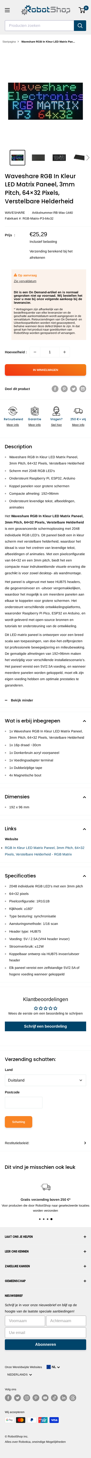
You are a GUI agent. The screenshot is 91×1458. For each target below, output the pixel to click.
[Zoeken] (80, 25)
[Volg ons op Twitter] (17, 1397)
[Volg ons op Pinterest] (36, 1397)
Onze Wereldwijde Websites (23, 1367)
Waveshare (15, 212)
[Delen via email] (82, 388)
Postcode (12, 1092)
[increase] (64, 352)
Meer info (13, 425)
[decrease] (35, 352)
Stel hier (56, 425)
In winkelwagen (45, 370)
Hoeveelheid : (16, 352)
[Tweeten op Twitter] (73, 388)
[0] (82, 10)
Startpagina (9, 41)
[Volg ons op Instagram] (26, 1397)
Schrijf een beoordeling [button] (45, 1026)
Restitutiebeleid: (17, 1143)
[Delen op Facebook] (55, 388)
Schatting (18, 1122)
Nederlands (18, 1374)
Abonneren (45, 1344)
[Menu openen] (7, 10)
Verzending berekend (46, 251)
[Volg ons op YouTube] (45, 1397)
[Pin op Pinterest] (64, 388)
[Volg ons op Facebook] (8, 1397)
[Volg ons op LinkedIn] (63, 1397)
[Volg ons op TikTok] (54, 1397)
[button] (87, 158)
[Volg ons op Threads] (72, 1397)
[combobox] (39, 25)
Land (9, 1070)
